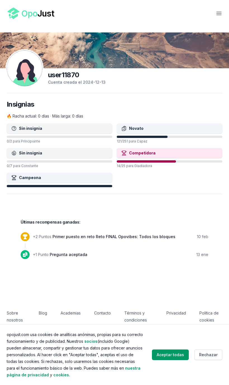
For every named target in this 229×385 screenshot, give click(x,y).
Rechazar (208, 354)
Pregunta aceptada (68, 254)
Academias (71, 313)
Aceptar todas (170, 354)
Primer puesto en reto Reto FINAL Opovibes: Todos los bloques (114, 236)
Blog (43, 313)
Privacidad (176, 313)
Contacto (102, 313)
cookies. (61, 374)
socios (90, 341)
